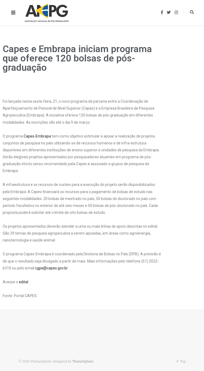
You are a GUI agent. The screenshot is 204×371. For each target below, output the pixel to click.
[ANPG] (47, 13)
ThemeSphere (82, 361)
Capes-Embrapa (37, 136)
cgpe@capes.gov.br (51, 268)
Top (182, 361)
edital (23, 282)
